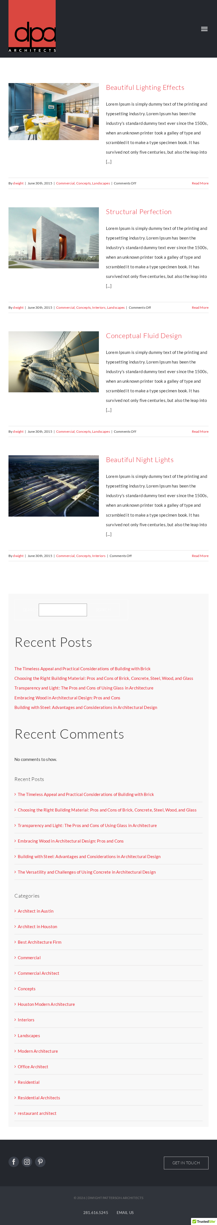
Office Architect (33, 1066)
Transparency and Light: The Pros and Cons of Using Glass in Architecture (83, 687)
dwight (18, 183)
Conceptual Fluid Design (144, 335)
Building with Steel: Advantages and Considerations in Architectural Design (85, 707)
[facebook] (13, 1162)
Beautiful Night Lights (140, 459)
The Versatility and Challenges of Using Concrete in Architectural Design (87, 871)
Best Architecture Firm (39, 942)
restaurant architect (37, 1113)
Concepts (83, 183)
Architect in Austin (35, 910)
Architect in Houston (37, 926)
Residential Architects (39, 1097)
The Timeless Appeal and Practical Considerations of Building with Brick (82, 668)
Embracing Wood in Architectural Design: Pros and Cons (67, 697)
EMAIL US (125, 1212)
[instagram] (27, 1162)
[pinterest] (40, 1162)
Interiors (98, 307)
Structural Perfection (139, 211)
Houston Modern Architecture (46, 1004)
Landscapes (101, 183)
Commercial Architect (38, 973)
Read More (200, 183)
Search (30, 610)
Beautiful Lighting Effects (145, 87)
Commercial (65, 183)
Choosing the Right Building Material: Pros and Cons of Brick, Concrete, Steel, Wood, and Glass (103, 678)
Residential (29, 1082)
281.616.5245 (95, 1212)
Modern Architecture (38, 1051)
